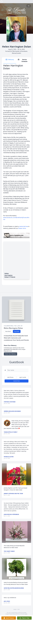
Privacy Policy (12, 614)
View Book (8, 331)
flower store (22, 228)
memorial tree (23, 226)
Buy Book (16, 331)
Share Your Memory (10, 354)
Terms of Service (21, 614)
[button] (16, 474)
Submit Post (16, 381)
